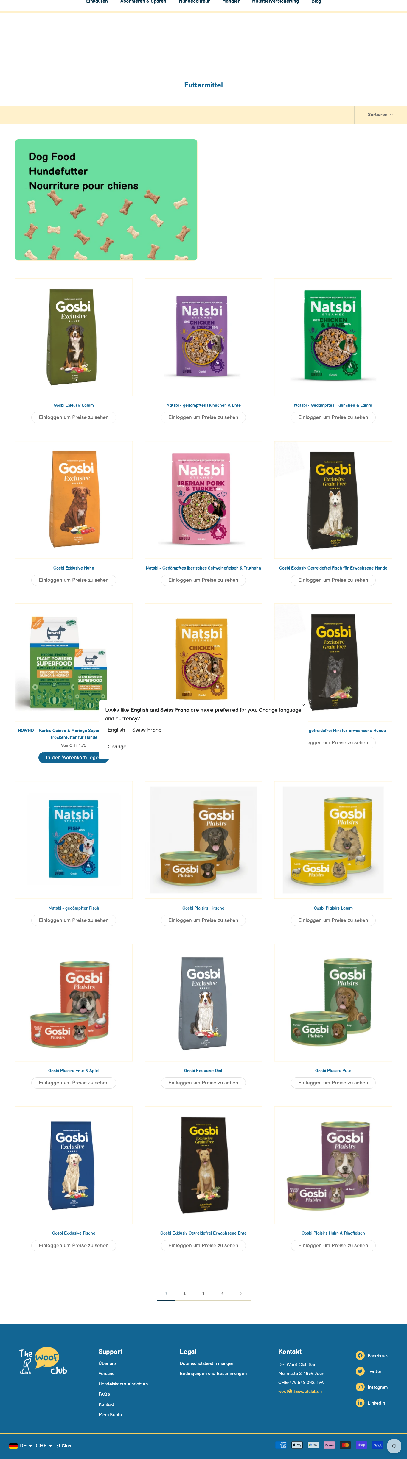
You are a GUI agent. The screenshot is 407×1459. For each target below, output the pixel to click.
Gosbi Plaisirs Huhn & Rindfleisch (333, 1233)
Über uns (107, 1363)
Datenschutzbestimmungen (207, 1363)
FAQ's (104, 1394)
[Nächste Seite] (241, 1294)
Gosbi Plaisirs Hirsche (203, 908)
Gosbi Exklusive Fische (73, 1233)
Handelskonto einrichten (123, 1384)
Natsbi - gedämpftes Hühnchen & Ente (203, 405)
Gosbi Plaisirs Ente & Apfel (74, 1070)
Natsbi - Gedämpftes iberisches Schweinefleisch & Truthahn (203, 568)
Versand (107, 1374)
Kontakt (106, 1405)
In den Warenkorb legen (74, 758)
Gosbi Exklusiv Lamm (74, 405)
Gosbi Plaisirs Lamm (333, 908)
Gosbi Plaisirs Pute (333, 1070)
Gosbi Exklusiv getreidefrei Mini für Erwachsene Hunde (333, 730)
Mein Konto (110, 1415)
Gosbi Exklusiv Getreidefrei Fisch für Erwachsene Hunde (333, 568)
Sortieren (378, 115)
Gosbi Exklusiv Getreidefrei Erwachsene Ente (203, 1233)
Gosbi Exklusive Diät (203, 1070)
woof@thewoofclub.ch (300, 1391)
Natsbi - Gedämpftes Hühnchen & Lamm (333, 405)
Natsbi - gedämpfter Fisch (74, 908)
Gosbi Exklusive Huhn (73, 568)
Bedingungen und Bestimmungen (213, 1374)
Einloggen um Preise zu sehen (74, 417)
